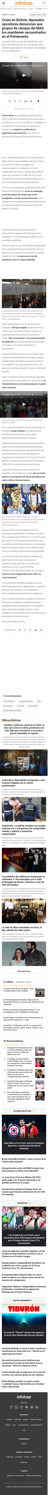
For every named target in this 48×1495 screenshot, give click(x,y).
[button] (3, 3)
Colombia (17, 1419)
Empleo (24, 1444)
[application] (24, 75)
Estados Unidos (36, 1419)
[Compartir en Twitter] (20, 101)
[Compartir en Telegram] (31, 101)
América (9, 1419)
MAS (39, 701)
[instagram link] (21, 1407)
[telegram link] (32, 1407)
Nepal (28, 9)
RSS (24, 1430)
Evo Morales (7, 706)
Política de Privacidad (33, 1476)
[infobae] (24, 3)
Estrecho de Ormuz (18, 9)
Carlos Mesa (33, 706)
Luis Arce (20, 706)
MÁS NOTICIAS (24, 971)
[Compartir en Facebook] (15, 101)
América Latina (8, 15)
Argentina (9, 1457)
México (8, 1425)
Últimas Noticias (37, 1425)
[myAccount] (44, 3)
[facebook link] (11, 1407)
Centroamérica (23, 1425)
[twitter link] (16, 1407)
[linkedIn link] (37, 1407)
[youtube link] (26, 1407)
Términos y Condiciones (15, 1476)
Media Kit (24, 1462)
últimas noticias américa (12, 710)
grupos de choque (25, 701)
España (25, 1419)
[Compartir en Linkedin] (26, 101)
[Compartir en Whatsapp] (9, 101)
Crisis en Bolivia (9, 701)
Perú (14, 1425)
